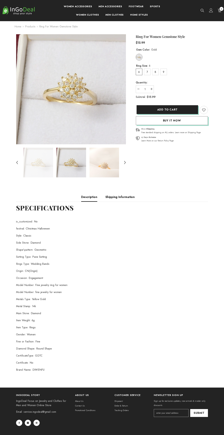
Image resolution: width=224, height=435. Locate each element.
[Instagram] (28, 423)
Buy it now (172, 120)
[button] (17, 162)
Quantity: (142, 82)
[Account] (211, 10)
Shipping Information (120, 197)
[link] (204, 110)
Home (17, 26)
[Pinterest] (36, 423)
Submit (199, 413)
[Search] (202, 10)
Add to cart (166, 109)
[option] (71, 89)
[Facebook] (19, 423)
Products (30, 26)
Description (89, 197)
